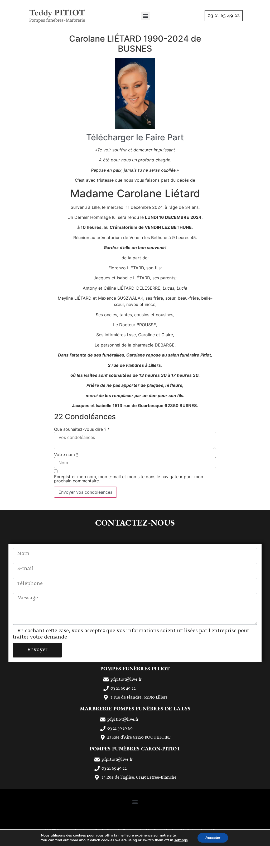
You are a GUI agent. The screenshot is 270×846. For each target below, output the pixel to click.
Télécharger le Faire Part (135, 137)
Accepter (212, 837)
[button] (145, 16)
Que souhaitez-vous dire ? (82, 429)
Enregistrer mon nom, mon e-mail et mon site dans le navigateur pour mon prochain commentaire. (128, 478)
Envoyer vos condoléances (85, 492)
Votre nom (66, 454)
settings (181, 840)
